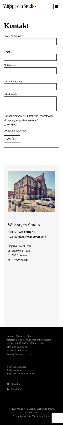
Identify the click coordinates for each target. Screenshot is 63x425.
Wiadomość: (11, 94)
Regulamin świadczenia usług (21, 373)
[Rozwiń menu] (56, 6)
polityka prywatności (15, 130)
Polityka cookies (15, 370)
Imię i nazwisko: (13, 36)
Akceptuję (12, 124)
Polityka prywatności (16, 366)
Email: (8, 52)
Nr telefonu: (10, 65)
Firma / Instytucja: (14, 81)
